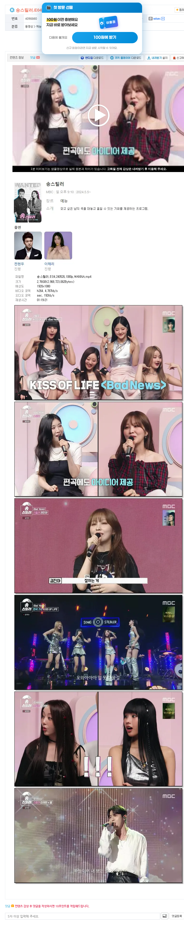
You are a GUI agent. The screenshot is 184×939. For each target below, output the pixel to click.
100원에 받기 (105, 37)
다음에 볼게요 (58, 37)
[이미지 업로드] (164, 916)
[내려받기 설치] (157, 57)
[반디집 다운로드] (92, 57)
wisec (156, 18)
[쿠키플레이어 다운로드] (126, 57)
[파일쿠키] (12, 10)
